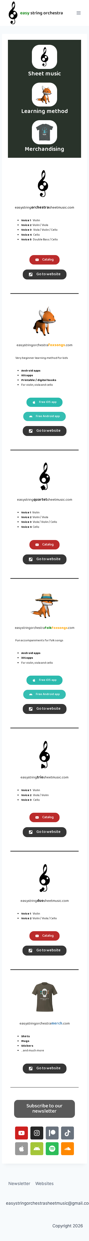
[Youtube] (21, 1133)
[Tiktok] (67, 1133)
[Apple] (21, 1148)
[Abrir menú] (78, 13)
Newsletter (19, 1183)
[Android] (36, 1148)
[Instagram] (36, 1133)
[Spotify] (52, 1148)
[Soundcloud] (67, 1148)
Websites (44, 1183)
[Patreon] (52, 1133)
